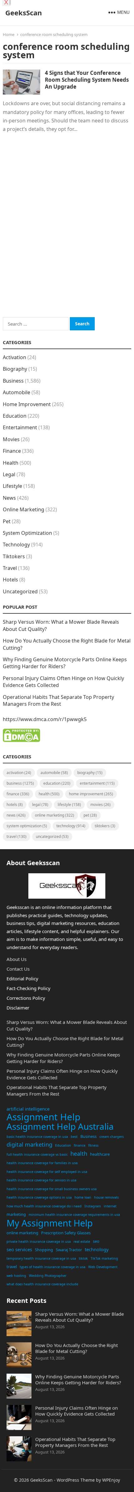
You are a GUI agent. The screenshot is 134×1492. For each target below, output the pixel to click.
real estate (82, 1241)
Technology (16, 544)
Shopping (44, 1249)
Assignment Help (43, 1117)
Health (10, 462)
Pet (7, 521)
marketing (16, 1214)
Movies (11, 439)
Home (8, 34)
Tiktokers (14, 556)
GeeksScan (23, 12)
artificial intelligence (28, 1109)
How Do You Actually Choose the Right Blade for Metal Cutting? (76, 1348)
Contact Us (18, 969)
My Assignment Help (50, 1223)
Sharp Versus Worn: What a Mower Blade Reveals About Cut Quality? (79, 1317)
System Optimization (27, 532)
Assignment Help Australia (60, 1127)
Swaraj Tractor (69, 1249)
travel (12, 1266)
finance (79, 1145)
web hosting (16, 1275)
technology (96, 1249)
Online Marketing (23, 509)
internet (110, 1206)
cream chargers (111, 1136)
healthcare (100, 1154)
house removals (106, 1197)
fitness (93, 1145)
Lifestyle (12, 486)
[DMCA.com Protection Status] (21, 740)
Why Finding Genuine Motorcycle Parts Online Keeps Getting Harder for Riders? (65, 663)
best (74, 1136)
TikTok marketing (104, 1258)
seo (96, 1241)
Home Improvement (27, 404)
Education (14, 415)
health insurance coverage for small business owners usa (52, 1189)
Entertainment (20, 427)
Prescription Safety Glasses (66, 1233)
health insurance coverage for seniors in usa (41, 1180)
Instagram (92, 1206)
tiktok (83, 1258)
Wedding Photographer (47, 1275)
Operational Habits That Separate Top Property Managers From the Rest (58, 700)
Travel (10, 568)
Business (13, 380)
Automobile (16, 392)
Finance (12, 450)
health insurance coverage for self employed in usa (47, 1171)
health (78, 1153)
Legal (9, 474)
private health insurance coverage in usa (39, 1241)
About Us (16, 959)
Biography (15, 368)
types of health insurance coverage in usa (52, 1267)
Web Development (102, 1267)
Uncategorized (20, 591)
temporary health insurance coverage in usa (41, 1258)
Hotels (10, 579)
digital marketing (29, 1144)
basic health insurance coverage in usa (37, 1136)
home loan (82, 1197)
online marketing (22, 1233)
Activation (14, 357)
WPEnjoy (111, 1480)
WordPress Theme (76, 1480)
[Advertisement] (67, 233)
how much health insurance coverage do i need (44, 1206)
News (9, 497)
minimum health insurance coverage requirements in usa (74, 1214)
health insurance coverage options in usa (39, 1197)
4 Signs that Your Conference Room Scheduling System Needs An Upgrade (87, 79)
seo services (19, 1249)
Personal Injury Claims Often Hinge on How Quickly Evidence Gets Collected (76, 1411)
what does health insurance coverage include (42, 1284)
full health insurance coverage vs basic (37, 1154)
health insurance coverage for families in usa (42, 1163)
